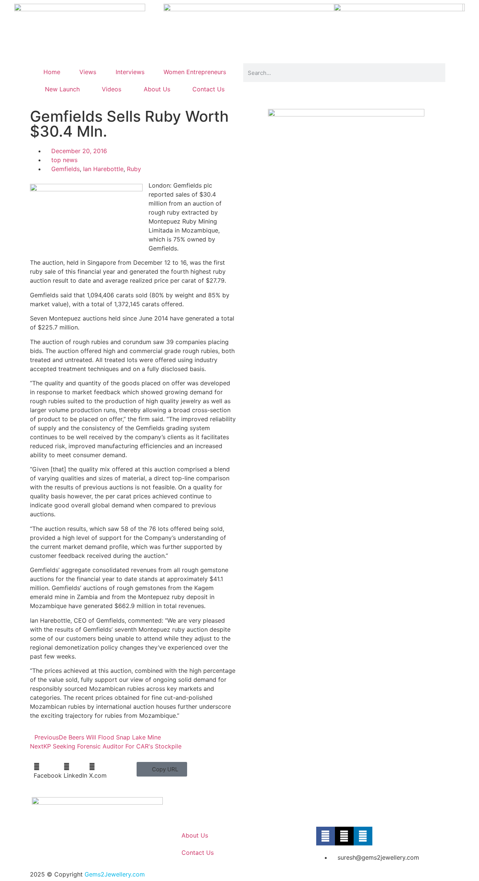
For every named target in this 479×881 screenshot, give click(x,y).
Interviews (130, 72)
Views (87, 72)
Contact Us (208, 89)
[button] (48, 771)
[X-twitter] (344, 836)
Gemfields (65, 169)
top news (64, 160)
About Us (157, 89)
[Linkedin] (363, 836)
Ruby (134, 169)
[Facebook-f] (325, 836)
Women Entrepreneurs (195, 72)
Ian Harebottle (103, 169)
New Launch (62, 89)
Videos (111, 89)
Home (51, 72)
